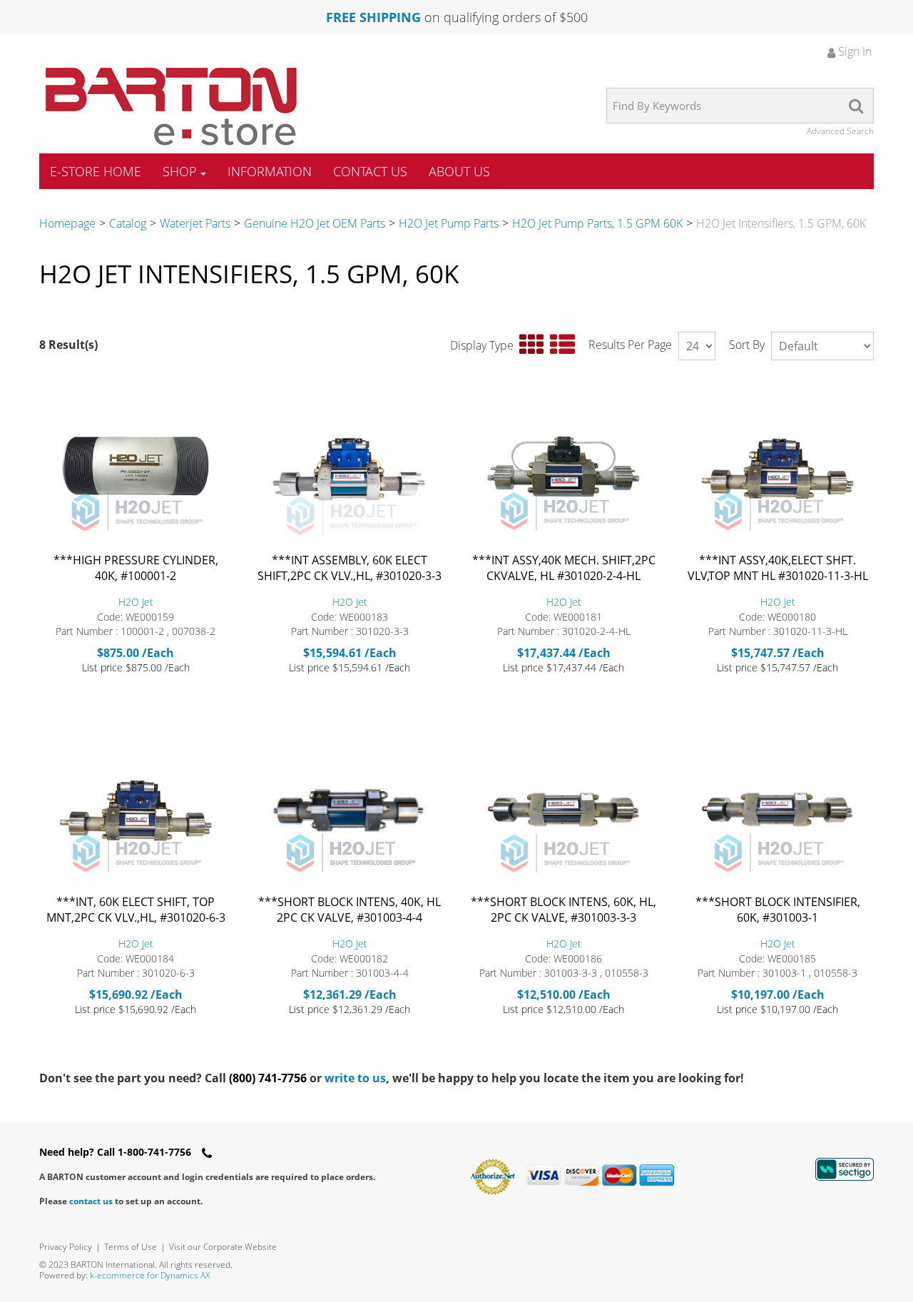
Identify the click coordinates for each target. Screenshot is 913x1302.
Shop (180, 171)
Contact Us (370, 171)
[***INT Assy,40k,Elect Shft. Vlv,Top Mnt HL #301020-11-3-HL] (777, 468)
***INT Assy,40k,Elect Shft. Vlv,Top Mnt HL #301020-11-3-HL (778, 568)
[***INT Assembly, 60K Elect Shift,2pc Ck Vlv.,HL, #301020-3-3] (349, 468)
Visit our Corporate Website (223, 1247)
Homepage (67, 223)
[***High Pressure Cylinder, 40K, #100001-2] (135, 468)
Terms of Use (130, 1247)
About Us (459, 171)
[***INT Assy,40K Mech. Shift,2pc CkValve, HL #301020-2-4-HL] (563, 468)
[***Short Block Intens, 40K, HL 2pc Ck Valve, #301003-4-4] (349, 810)
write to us (357, 1078)
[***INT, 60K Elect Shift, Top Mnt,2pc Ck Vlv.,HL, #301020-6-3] (135, 810)
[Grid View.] (531, 344)
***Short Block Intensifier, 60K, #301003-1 (777, 909)
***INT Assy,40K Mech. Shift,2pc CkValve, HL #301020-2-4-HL (564, 568)
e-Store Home (95, 171)
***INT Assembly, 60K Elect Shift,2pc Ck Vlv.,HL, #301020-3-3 (349, 568)
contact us (91, 1201)
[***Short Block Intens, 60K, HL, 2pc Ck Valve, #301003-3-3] (563, 810)
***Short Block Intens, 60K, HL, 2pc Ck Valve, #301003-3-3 (563, 909)
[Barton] (171, 106)
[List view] (562, 344)
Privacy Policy (65, 1247)
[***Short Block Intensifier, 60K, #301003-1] (777, 810)
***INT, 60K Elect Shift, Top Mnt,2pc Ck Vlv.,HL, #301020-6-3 (135, 909)
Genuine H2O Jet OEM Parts (314, 223)
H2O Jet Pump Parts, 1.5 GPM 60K (597, 223)
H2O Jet (135, 602)
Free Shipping (373, 17)
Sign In (853, 51)
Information (270, 171)
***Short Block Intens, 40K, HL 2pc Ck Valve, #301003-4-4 (349, 909)
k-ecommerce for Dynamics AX (150, 1275)
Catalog (127, 223)
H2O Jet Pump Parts (449, 223)
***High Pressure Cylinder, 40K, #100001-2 (135, 568)
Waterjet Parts (195, 223)
